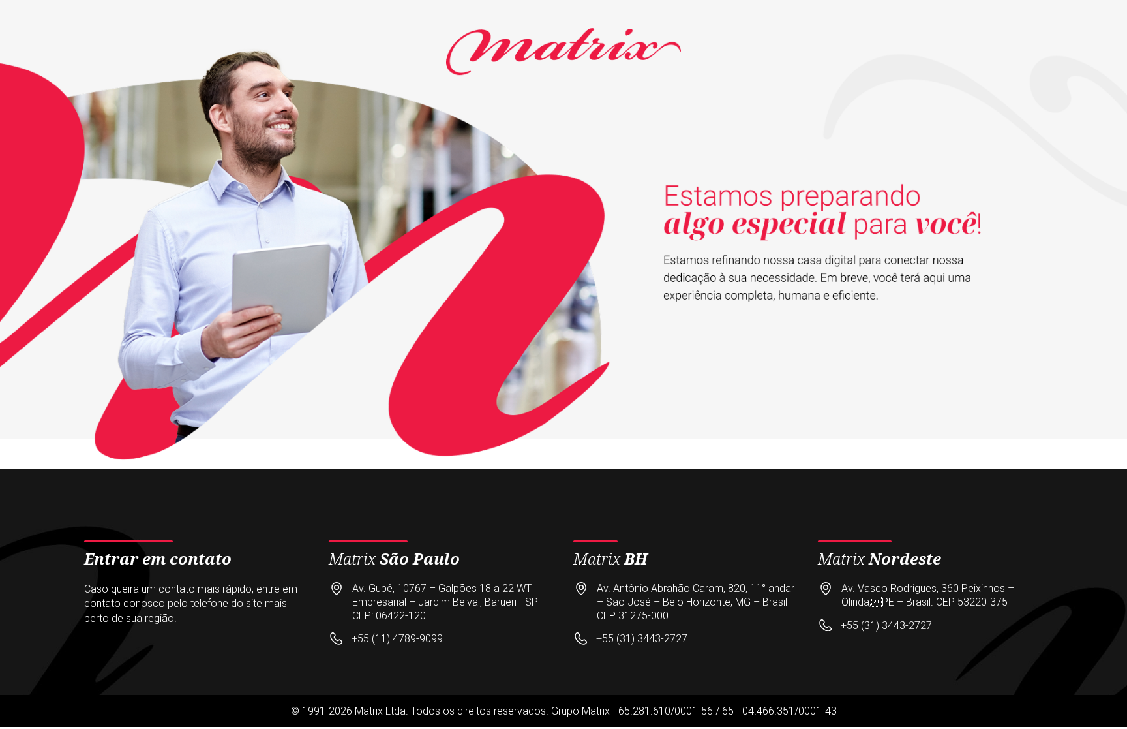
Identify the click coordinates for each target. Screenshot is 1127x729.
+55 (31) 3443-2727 (641, 638)
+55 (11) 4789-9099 (397, 638)
